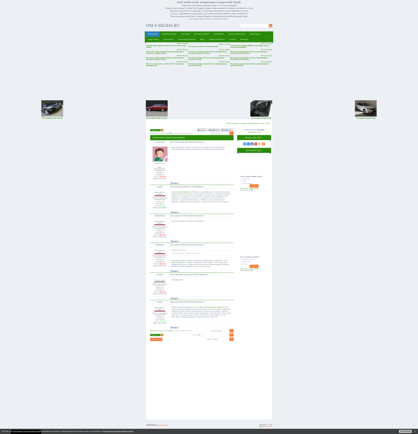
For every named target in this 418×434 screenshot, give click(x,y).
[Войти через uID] (244, 144)
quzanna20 (159, 274)
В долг (245, 264)
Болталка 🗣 (168, 133)
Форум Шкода (154, 133)
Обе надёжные (248, 183)
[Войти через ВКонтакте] (248, 144)
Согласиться (405, 431)
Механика (246, 179)
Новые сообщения (233, 123)
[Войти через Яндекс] (255, 144)
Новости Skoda (182, 43)
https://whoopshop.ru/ (185, 192)
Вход (258, 132)
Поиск (263, 123)
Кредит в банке (248, 259)
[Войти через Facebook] (252, 144)
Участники (243, 123)
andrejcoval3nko (160, 216)
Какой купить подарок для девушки (182, 133)
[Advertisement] (209, 82)
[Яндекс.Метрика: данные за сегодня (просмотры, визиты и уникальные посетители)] (161, 425)
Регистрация (252, 132)
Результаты (244, 188)
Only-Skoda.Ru (163, 25)
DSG (244, 181)
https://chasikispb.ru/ (178, 262)
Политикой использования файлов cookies (118, 431)
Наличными (247, 261)
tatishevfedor (160, 245)
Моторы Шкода (182, 49)
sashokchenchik (160, 142)
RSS (267, 123)
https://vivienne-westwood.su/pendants (212, 307)
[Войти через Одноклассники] (263, 144)
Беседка (161, 133)
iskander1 (160, 187)
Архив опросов (254, 188)
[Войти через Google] (259, 144)
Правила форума (254, 123)
